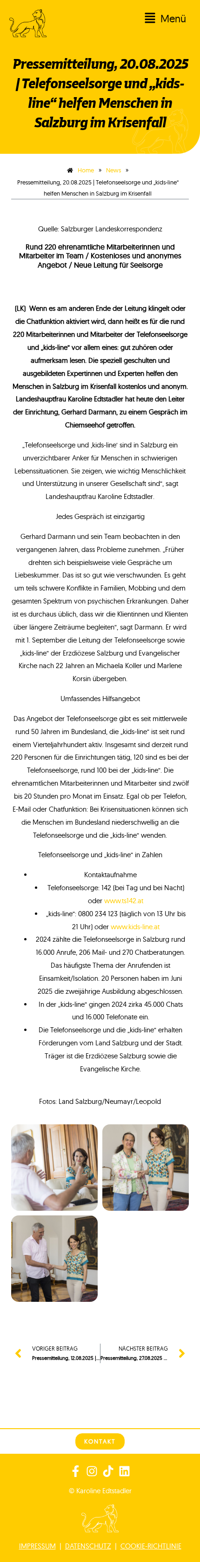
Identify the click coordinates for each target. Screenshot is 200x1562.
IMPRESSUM (37, 1546)
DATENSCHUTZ (88, 1546)
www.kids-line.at (135, 926)
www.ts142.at (123, 900)
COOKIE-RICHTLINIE (150, 1546)
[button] (129, 18)
